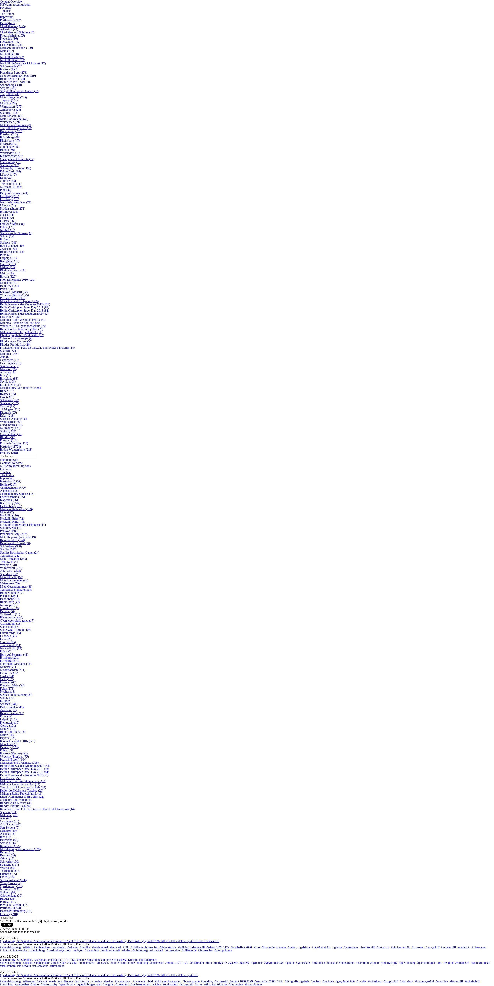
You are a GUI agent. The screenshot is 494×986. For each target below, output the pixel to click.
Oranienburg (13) (10, 162)
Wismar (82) (7, 406)
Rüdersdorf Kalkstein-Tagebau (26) (21, 329)
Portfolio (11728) (10, 446)
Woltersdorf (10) (10, 153)
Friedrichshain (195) (12, 35)
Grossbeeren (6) (9, 146)
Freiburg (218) (9, 452)
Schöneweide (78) (11, 66)
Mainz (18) (7, 273)
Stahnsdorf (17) (9, 165)
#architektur (58, 947)
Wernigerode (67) (10, 421)
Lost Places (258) (10, 316)
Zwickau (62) (8, 248)
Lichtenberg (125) (11, 44)
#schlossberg (140, 950)
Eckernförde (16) (10, 171)
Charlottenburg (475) (13, 26)
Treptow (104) (9, 100)
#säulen (126, 950)
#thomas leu (205, 950)
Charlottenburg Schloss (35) (17, 32)
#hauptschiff (367, 947)
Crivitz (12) (7, 397)
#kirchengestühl (400, 947)
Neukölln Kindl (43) (12, 60)
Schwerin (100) (9, 400)
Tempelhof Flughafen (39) (16, 128)
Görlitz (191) (8, 264)
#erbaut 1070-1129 (217, 947)
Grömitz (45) (8, 180)
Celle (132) (7, 217)
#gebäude (304, 947)
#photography (18, 950)
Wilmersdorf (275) (11, 106)
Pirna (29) (6, 254)
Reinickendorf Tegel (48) (15, 81)
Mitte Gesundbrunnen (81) (16, 125)
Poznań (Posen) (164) (13, 298)
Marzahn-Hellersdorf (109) (16, 47)
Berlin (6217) (8, 23)
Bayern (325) (8, 276)
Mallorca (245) (9, 353)
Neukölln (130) (9, 54)
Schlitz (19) (7, 236)
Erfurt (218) (7, 415)
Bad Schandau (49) (12, 245)
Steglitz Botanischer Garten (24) (19, 91)
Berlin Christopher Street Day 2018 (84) (24, 310)
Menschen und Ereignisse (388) (19, 301)
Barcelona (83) (9, 378)
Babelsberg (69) (9, 137)
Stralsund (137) (9, 403)
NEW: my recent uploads (15, 4)
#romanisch (92, 950)
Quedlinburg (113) (11, 424)
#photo (4, 950)
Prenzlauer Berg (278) (13, 72)
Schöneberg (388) (11, 85)
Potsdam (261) (9, 134)
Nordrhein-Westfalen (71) (15, 202)
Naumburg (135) (10, 428)
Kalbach (5, 239)
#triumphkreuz (223, 950)
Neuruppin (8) (8, 143)
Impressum (6, 17)
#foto (256, 947)
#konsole (332, 962)
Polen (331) (7, 288)
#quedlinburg (37, 950)
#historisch (382, 947)
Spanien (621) (8, 350)
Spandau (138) (9, 112)
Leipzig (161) (8, 258)
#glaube (337, 947)
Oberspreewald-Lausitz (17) (17, 159)
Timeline (5, 10)
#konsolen (418, 947)
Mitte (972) (7, 51)
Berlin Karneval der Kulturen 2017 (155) (25, 304)
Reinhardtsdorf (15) (12, 251)
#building (183, 947)
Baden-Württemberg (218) (16, 449)
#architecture (42, 947)
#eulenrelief (197, 962)
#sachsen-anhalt (110, 950)
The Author (7, 13)
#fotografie (268, 947)
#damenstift (198, 947)
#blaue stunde (167, 947)
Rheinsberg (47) (10, 140)
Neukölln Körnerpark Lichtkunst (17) (23, 63)
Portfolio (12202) (10, 20)
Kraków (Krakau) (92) (14, 292)
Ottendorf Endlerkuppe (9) (16, 338)
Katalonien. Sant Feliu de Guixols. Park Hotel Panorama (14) (37, 347)
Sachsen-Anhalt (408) (13, 418)
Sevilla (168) (8, 381)
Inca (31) (5, 375)
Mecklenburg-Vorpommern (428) (20, 387)
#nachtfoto (464, 947)
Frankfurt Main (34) (12, 224)
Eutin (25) (6, 177)
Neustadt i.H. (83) (11, 187)
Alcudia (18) (7, 372)
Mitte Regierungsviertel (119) (18, 75)
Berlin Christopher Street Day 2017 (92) (24, 307)
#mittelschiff (448, 947)
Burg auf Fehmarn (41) (14, 193)
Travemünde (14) (10, 183)
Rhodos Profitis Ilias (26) (15, 344)
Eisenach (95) (8, 412)
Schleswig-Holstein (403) (15, 168)
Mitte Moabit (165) (11, 115)
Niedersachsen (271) (12, 208)
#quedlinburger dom (58, 950)
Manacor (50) (8, 369)
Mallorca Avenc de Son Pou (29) (20, 322)
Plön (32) (5, 190)
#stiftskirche (189, 950)
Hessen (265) (8, 221)
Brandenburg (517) (11, 131)
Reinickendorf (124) (12, 78)
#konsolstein (346, 962)
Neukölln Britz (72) (12, 57)
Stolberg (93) (8, 431)
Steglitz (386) (8, 88)
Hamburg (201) (9, 196)
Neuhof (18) (7, 230)
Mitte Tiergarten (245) (13, 97)
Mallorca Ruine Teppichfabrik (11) (21, 332)
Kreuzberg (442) (10, 41)
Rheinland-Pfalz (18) (12, 270)
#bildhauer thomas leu (144, 947)
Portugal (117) (8, 440)
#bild (126, 947)
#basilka (85, 947)
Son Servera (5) (9, 366)
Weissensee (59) (10, 122)
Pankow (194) (8, 69)
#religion (78, 950)
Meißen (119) (8, 267)
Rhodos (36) (7, 437)
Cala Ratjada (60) (10, 363)
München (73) (8, 282)
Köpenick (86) (9, 38)
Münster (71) (8, 205)
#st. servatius (172, 950)
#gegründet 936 (321, 947)
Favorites (5, 7)
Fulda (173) (7, 227)
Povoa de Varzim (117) (14, 443)
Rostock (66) (8, 394)
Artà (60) (5, 356)
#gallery (292, 947)
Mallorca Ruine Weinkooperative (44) (23, 319)
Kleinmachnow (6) (11, 156)
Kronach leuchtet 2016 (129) (17, 279)
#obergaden (479, 947)
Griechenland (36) (11, 434)
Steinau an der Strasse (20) (16, 233)
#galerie (281, 947)
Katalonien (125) (10, 384)
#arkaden (72, 947)
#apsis (52, 981)
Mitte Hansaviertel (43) (14, 119)
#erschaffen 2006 (241, 947)
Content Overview (11, 463)
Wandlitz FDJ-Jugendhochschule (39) (23, 326)
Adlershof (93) (9, 29)
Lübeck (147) (8, 174)
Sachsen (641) (8, 242)
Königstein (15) (9, 261)
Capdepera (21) (9, 360)
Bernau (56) (7, 149)
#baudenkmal (99, 947)
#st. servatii (156, 950)
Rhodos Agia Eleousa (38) (16, 341)
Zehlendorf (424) (10, 109)
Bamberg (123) (9, 285)
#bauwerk (115, 947)
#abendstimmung (10, 947)
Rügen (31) (7, 390)
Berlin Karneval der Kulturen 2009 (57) (24, 313)
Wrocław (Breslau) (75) (14, 295)
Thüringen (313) (10, 409)
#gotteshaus (351, 947)
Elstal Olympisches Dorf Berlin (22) (22, 335)
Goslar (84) (7, 214)
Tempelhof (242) (10, 94)
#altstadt (27, 947)
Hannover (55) (9, 211)
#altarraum (28, 981)
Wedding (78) (8, 103)
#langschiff (432, 947)
